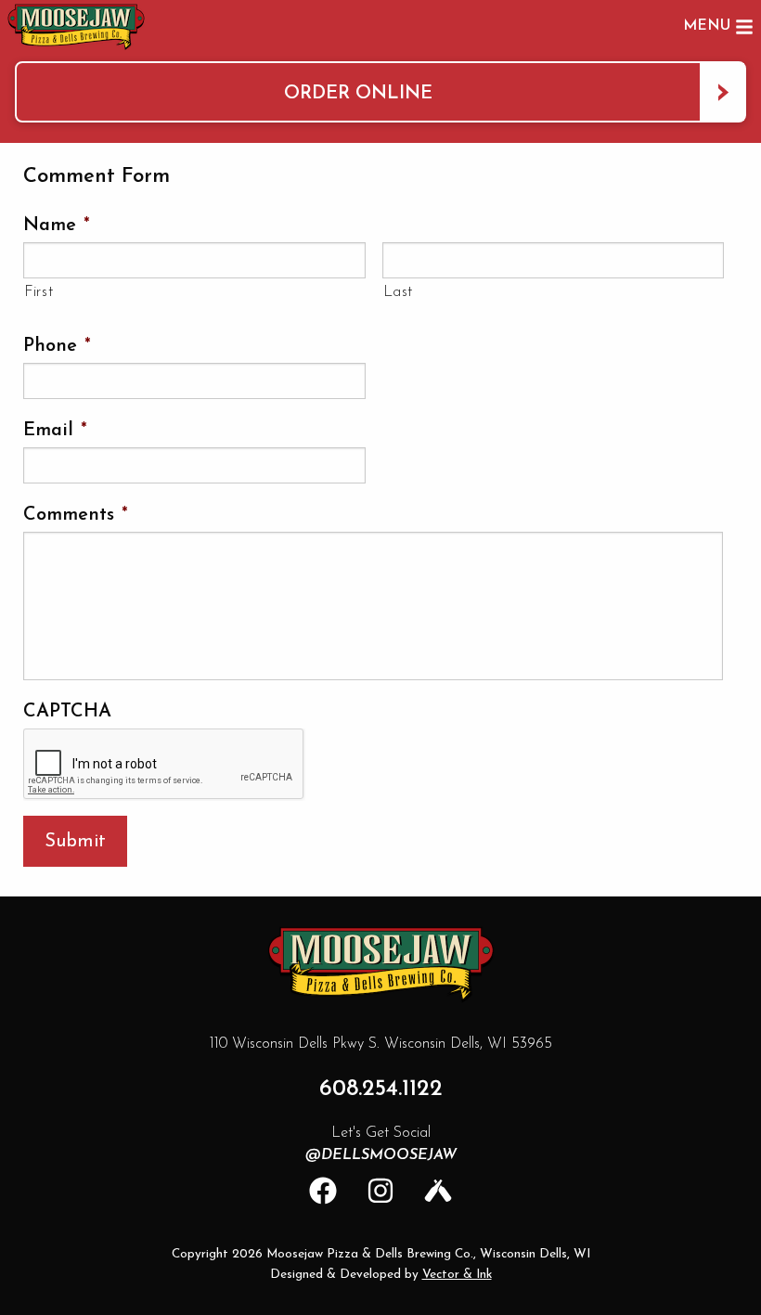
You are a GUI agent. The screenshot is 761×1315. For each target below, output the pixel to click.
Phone (57, 346)
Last (398, 292)
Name (56, 225)
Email (55, 430)
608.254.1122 (381, 1089)
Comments (75, 515)
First (38, 292)
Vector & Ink (457, 1275)
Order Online (358, 93)
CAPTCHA (67, 712)
